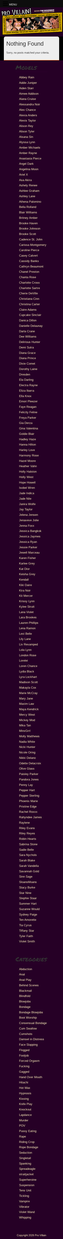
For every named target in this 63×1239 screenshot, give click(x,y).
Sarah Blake (27, 860)
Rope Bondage (28, 1147)
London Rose (27, 655)
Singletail (25, 1158)
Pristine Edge (28, 806)
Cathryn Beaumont (31, 266)
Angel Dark (26, 163)
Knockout (25, 1109)
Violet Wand (27, 1212)
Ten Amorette (27, 919)
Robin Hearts (27, 838)
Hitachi (23, 1082)
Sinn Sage (25, 876)
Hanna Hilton (27, 444)
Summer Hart (28, 903)
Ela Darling (26, 379)
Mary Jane (26, 698)
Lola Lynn (25, 649)
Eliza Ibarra (26, 390)
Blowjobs (25, 1001)
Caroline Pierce (29, 250)
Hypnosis (25, 1093)
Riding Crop (26, 1141)
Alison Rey (26, 126)
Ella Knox (25, 396)
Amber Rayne (28, 153)
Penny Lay (26, 784)
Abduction (25, 969)
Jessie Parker (28, 547)
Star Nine (25, 892)
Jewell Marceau (29, 552)
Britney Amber (28, 217)
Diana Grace (27, 352)
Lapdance (25, 1114)
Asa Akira (25, 180)
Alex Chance (27, 109)
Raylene (24, 822)
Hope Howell (27, 482)
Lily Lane (25, 638)
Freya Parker (27, 417)
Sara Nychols (28, 854)
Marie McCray (28, 693)
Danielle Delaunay (31, 325)
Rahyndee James (30, 817)
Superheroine (27, 1179)
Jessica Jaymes (29, 536)
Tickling (24, 1195)
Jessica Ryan (28, 541)
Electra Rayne (28, 385)
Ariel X (23, 174)
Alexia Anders (28, 115)
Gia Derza (25, 422)
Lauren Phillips (28, 622)
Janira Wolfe (27, 504)
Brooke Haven (28, 223)
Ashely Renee (28, 185)
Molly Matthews (29, 736)
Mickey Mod (27, 720)
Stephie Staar (28, 898)
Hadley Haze (27, 439)
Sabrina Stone (28, 844)
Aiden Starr (26, 88)
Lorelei (23, 660)
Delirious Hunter (29, 342)
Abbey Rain (26, 77)
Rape (22, 1136)
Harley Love (27, 450)
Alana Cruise (27, 98)
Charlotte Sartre (29, 288)
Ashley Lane (27, 196)
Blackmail (25, 990)
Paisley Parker (28, 774)
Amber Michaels (29, 147)
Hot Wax (24, 1087)
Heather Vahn (28, 466)
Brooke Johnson (29, 228)
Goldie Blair (26, 433)
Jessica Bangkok (30, 530)
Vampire (24, 1201)
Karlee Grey (27, 563)
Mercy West (27, 714)
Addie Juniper (28, 82)
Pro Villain (40, 1235)
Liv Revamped (28, 644)
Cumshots (25, 1033)
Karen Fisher (27, 558)
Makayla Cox (27, 687)
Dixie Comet (27, 363)
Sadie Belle (26, 849)
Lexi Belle (25, 633)
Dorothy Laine (28, 369)
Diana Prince (27, 358)
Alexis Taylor (27, 120)
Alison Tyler (26, 131)
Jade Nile (25, 498)
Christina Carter (29, 304)
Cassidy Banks (29, 261)
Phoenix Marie (28, 801)
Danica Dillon (27, 320)
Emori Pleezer (28, 401)
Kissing (24, 1098)
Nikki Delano (27, 757)
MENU (13, 4)
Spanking (25, 1163)
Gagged (24, 1071)
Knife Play (25, 1104)
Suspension (26, 1185)
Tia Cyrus (25, 925)
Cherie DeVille (28, 293)
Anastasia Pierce (30, 158)
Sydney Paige (28, 914)
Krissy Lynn (26, 601)
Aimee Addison (28, 93)
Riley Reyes (27, 833)
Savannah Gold (29, 871)
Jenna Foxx (26, 525)
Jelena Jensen (28, 514)
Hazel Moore (27, 460)
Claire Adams (28, 309)
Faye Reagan (27, 406)
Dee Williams (27, 336)
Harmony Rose (29, 455)
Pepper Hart (27, 790)
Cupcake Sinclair (30, 314)
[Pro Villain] (31, 34)
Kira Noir (25, 590)
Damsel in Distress (31, 1039)
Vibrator (24, 1206)
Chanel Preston (29, 271)
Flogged (24, 1050)
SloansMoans (28, 882)
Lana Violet (26, 612)
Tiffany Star (26, 930)
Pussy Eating (27, 1131)
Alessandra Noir (29, 104)
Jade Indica (26, 493)
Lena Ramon (27, 628)
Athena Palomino (30, 201)
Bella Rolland (27, 206)
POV (22, 1125)
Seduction (25, 1152)
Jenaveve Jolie (29, 520)
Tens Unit (25, 1190)
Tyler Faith (26, 936)
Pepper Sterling (29, 795)
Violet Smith (27, 941)
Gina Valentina (28, 428)
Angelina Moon (28, 169)
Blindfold (24, 996)
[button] (6, 4)
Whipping (25, 1217)
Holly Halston (28, 471)
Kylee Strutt (26, 606)
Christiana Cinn (29, 298)
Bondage (24, 1006)
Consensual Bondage (33, 1023)
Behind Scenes (29, 985)
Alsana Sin (26, 136)
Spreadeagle (27, 1168)
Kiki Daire (25, 585)
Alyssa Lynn (27, 142)
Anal (22, 974)
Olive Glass (26, 768)
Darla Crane (27, 331)
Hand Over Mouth (30, 1077)
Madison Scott (28, 682)
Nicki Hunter (27, 746)
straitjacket (26, 1174)
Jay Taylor (26, 509)
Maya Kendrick (29, 709)
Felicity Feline (28, 412)
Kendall (24, 579)
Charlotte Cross (29, 282)
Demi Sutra (26, 347)
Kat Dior (24, 568)
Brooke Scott (27, 234)
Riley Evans (27, 828)
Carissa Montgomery (32, 244)
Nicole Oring (27, 752)
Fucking (24, 1066)
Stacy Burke (27, 887)
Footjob (24, 1055)
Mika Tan (25, 725)
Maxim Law (26, 703)
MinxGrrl (24, 730)
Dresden (24, 374)
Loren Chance (28, 666)
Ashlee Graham (29, 190)
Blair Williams (28, 212)
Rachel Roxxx (28, 811)
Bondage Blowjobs (31, 1012)
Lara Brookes (28, 617)
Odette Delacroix (30, 763)
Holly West (26, 477)
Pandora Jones (29, 779)
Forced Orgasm (29, 1060)
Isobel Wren (27, 487)
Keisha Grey (27, 574)
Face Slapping (28, 1044)
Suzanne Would (29, 909)
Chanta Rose (27, 277)
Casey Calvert (28, 255)
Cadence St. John (30, 239)
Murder (23, 1120)
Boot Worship (28, 1017)
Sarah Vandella (29, 865)
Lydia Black (26, 671)
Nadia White (27, 741)
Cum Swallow (28, 1028)
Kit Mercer (26, 595)
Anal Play (25, 979)
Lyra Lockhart (28, 676)
